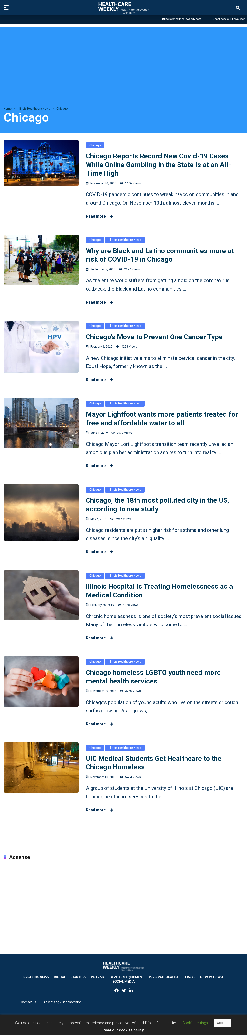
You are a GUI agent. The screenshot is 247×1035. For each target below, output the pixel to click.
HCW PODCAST (212, 977)
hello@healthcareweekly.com (183, 19)
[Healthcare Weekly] (123, 8)
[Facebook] (116, 991)
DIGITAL (60, 977)
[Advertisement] (123, 61)
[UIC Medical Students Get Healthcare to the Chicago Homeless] (41, 767)
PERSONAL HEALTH (163, 977)
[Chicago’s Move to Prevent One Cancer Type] (41, 347)
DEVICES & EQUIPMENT (127, 977)
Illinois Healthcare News (34, 108)
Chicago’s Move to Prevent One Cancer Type (154, 337)
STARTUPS (78, 977)
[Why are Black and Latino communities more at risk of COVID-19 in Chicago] (41, 260)
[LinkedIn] (130, 991)
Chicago (95, 145)
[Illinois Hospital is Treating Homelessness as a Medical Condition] (41, 595)
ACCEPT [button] (222, 1023)
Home (8, 108)
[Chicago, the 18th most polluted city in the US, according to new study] (41, 512)
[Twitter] (123, 991)
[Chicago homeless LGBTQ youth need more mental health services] (41, 681)
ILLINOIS (189, 977)
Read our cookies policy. (123, 1030)
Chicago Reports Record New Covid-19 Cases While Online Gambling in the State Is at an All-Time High (158, 164)
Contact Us (28, 1002)
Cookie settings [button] (195, 1023)
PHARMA (98, 977)
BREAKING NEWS (36, 977)
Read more (98, 216)
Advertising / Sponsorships (62, 1002)
